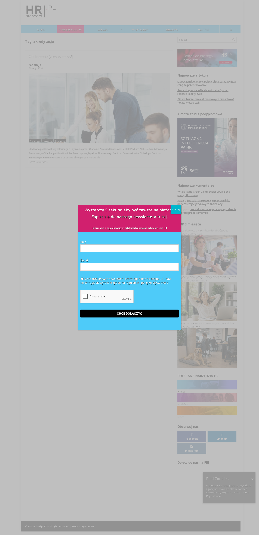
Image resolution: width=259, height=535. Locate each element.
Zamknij (176, 209)
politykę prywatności (154, 283)
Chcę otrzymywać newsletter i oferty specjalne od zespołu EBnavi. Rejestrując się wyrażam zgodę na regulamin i (125, 281)
